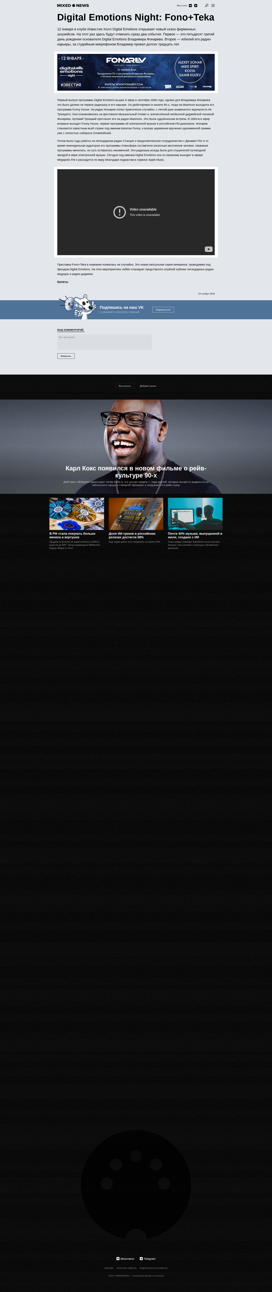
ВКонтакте (190, 5)
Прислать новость (127, 1268)
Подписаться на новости (153, 1268)
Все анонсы (125, 386)
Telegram (195, 5)
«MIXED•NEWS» (122, 1276)
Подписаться (163, 309)
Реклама (109, 1268)
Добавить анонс (148, 386)
